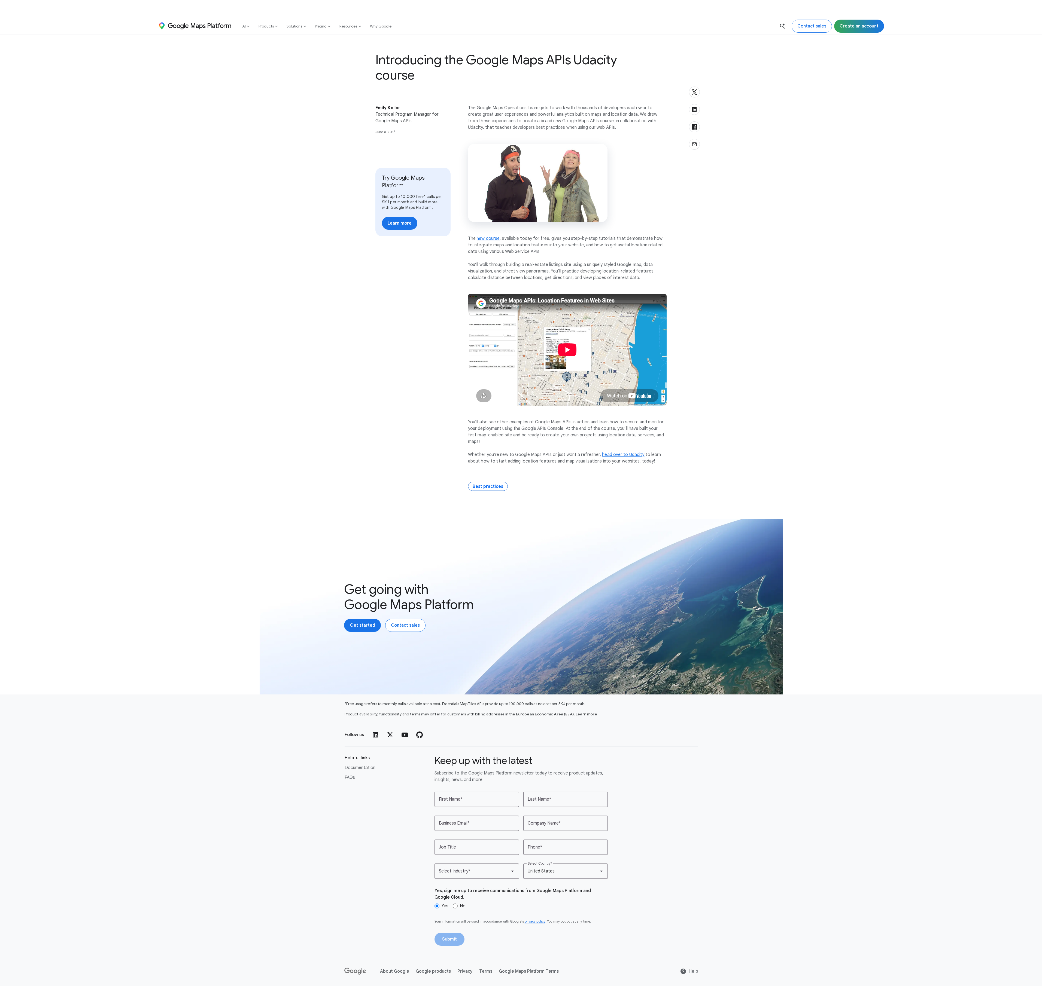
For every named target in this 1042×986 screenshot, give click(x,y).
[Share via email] (694, 144)
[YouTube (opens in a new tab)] (405, 734)
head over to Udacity (623, 454)
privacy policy (535, 921)
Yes (445, 906)
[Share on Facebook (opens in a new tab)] (694, 126)
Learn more (586, 714)
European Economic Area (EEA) (545, 714)
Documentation (360, 767)
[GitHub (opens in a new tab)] (419, 734)
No (463, 906)
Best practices (488, 486)
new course (488, 238)
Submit (449, 939)
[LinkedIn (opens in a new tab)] (375, 734)
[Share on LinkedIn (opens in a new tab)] (694, 109)
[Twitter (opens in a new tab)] (390, 734)
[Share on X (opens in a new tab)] (694, 92)
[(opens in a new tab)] (355, 971)
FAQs (350, 777)
